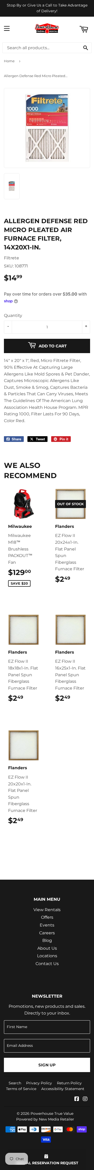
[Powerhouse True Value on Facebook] (76, 1099)
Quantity (13, 315)
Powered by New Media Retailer (45, 1119)
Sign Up (47, 1064)
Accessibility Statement (62, 1089)
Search (15, 1083)
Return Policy (69, 1083)
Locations (47, 955)
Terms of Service (21, 1089)
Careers (47, 932)
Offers (47, 917)
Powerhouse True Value (52, 1113)
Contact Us (47, 963)
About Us (47, 948)
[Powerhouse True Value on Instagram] (85, 1099)
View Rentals (47, 909)
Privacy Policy (39, 1083)
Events (47, 925)
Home (9, 61)
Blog (47, 940)
